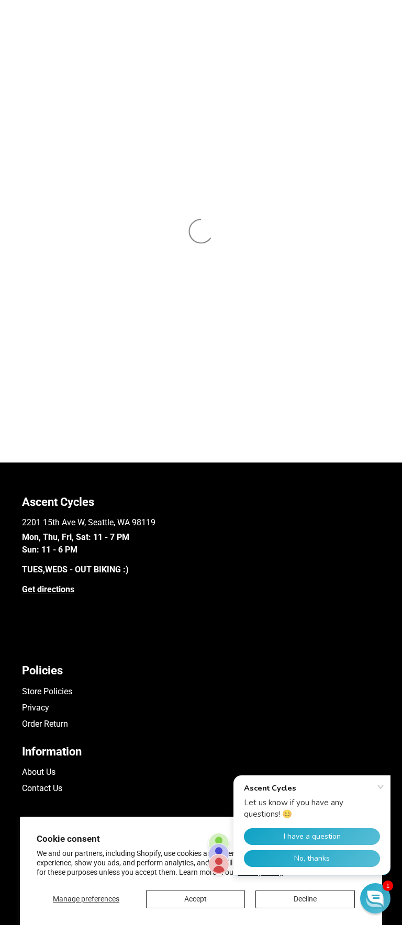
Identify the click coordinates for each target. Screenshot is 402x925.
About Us (38, 772)
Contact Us (42, 788)
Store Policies (47, 691)
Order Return (45, 724)
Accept (195, 899)
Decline (305, 899)
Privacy (35, 708)
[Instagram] (42, 644)
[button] (375, 898)
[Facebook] (27, 644)
